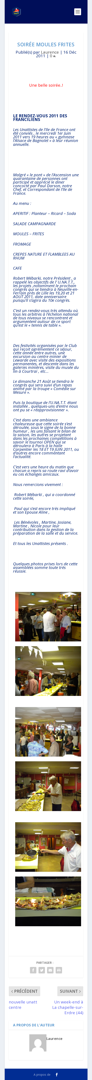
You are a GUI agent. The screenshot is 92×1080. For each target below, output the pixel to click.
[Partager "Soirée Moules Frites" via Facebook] (33, 970)
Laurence (50, 52)
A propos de (42, 1074)
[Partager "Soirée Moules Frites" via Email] (50, 970)
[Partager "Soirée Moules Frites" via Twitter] (41, 970)
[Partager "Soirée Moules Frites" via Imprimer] (59, 970)
